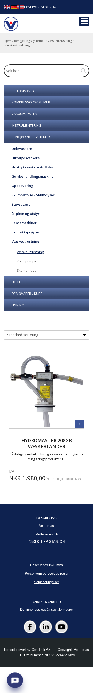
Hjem (8, 41)
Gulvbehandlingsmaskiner (33, 176)
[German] (14, 6)
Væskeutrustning (60, 41)
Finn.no (18, 305)
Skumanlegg (26, 270)
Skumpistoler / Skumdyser (33, 195)
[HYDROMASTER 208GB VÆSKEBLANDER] (79, 424)
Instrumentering (26, 125)
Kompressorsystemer (31, 102)
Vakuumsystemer (27, 113)
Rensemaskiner (24, 222)
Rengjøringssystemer (29, 41)
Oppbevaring (22, 185)
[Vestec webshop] (11, 24)
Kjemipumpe (26, 261)
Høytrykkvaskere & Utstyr (32, 167)
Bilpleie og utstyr (26, 213)
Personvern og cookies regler (46, 573)
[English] (7, 6)
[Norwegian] (20, 6)
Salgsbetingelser (46, 582)
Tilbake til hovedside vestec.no (32, 7)
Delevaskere (22, 148)
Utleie (17, 282)
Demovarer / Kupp (27, 293)
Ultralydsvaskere (26, 158)
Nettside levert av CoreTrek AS (27, 650)
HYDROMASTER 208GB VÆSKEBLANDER (46, 443)
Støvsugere (21, 204)
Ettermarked (23, 90)
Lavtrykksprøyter (26, 232)
